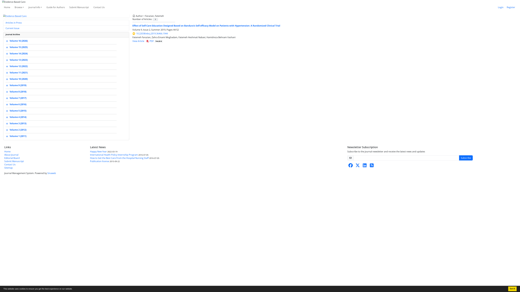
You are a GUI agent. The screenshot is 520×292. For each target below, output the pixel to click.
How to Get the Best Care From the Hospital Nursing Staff (119, 158)
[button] (73, 289)
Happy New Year (98, 151)
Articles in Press (14, 22)
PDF (155, 41)
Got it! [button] (512, 289)
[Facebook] (350, 166)
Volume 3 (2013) (18, 123)
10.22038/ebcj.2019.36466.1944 (152, 33)
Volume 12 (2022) (19, 66)
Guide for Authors (55, 7)
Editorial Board (12, 158)
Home (7, 7)
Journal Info (34, 7)
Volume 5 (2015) (18, 110)
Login (500, 7)
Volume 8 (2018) (18, 91)
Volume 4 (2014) (18, 117)
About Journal (11, 154)
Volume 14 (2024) (19, 53)
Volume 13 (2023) (19, 60)
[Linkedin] (364, 166)
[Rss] (371, 166)
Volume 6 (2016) (18, 104)
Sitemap (8, 167)
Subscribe (466, 157)
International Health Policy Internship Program (114, 154)
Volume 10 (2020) (19, 79)
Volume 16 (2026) (19, 40)
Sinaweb (51, 173)
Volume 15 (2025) (19, 47)
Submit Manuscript (79, 7)
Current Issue (12, 28)
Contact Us (99, 7)
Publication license (99, 161)
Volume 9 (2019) (18, 85)
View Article (138, 41)
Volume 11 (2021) (19, 72)
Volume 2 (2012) (18, 129)
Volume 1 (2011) (18, 136)
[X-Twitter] (357, 166)
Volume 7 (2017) (18, 98)
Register (511, 7)
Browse (18, 7)
